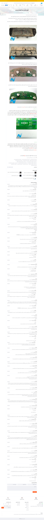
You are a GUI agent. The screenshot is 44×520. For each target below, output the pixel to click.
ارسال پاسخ (9, 184)
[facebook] (10, 504)
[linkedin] (3, 504)
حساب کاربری (27, 503)
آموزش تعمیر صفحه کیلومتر (34, 165)
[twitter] (7, 504)
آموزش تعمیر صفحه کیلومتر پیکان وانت (25, 159)
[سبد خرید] (2, 3)
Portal (20, 518)
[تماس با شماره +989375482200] (5, 5)
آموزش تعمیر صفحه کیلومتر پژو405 (33, 160)
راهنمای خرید (18, 503)
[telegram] (5, 504)
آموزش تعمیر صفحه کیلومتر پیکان (18, 160)
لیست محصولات (27, 507)
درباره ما (28, 508)
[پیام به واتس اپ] (7, 5)
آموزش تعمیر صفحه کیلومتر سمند (26, 160)
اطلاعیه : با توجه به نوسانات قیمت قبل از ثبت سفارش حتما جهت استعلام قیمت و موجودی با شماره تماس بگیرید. (22, 0)
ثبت (2, 507)
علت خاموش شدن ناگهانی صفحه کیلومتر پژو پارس (32, 161)
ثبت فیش (27, 506)
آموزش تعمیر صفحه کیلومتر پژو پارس (17, 159)
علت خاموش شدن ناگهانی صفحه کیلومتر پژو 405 (21, 161)
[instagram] (8, 504)
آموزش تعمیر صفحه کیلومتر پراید (33, 159)
